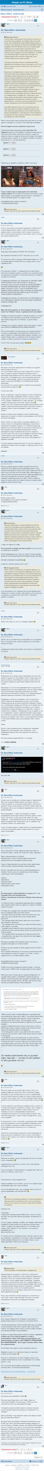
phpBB (19, 1465)
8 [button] (27, 20)
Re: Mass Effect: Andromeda (13, 30)
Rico (6, 1385)
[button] (15, 20)
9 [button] (29, 20)
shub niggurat (11, 356)
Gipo (6, 487)
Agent (7, 24)
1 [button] (21, 20)
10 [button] (32, 20)
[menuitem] (10, 6)
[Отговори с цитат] (38, 25)
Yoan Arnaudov (25, 1467)
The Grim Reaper (5, 665)
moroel (3, 217)
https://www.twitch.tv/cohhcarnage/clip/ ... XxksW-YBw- (18, 1371)
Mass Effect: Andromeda (12, 14)
